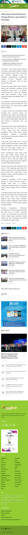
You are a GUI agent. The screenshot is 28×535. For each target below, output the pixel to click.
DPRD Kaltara (4, 469)
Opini (2, 488)
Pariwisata (17, 458)
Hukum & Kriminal (5, 475)
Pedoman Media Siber (6, 517)
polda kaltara (16, 498)
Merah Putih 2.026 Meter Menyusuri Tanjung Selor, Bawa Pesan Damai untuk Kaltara (17, 272)
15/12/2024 (9, 23)
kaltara (20, 495)
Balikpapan (3, 458)
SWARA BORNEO (13, 501)
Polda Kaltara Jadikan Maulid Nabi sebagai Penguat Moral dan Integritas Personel (18, 280)
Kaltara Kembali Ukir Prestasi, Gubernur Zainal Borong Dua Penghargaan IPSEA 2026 (16, 365)
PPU (16, 469)
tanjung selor (21, 501)
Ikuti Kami (4, 294)
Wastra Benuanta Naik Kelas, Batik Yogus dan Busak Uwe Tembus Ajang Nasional (17, 239)
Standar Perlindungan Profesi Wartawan (11, 519)
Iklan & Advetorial (5, 513)
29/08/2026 (11, 242)
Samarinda (17, 471)
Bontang (3, 462)
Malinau (3, 482)
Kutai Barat (3, 477)
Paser (16, 460)
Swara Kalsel (18, 475)
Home (2, 11)
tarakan (3, 503)
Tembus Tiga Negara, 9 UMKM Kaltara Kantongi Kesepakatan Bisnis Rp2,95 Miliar (17, 247)
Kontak (3, 515)
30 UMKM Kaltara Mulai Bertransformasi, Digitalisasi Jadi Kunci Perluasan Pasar (16, 255)
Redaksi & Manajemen (6, 511)
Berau (2, 460)
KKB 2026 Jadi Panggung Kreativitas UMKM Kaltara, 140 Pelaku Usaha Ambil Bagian (17, 263)
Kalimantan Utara (13, 495)
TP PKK (13, 223)
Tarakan (17, 486)
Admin (3, 23)
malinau (3, 498)
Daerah (6, 11)
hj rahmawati (7, 223)
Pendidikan (17, 462)
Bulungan (3, 464)
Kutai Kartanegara (5, 480)
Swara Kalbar (18, 473)
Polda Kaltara (18, 464)
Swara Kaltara (10, 11)
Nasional (3, 484)
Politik (16, 467)
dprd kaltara (4, 495)
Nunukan (3, 486)
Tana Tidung (18, 484)
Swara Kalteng (18, 480)
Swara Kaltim (18, 482)
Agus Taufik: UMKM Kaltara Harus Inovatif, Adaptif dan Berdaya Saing (15, 378)
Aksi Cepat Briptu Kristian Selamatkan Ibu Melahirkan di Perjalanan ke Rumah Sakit (15, 392)
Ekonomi (3, 471)
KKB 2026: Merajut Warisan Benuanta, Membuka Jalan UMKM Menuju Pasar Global (9, 356)
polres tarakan (5, 501)
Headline (3, 473)
